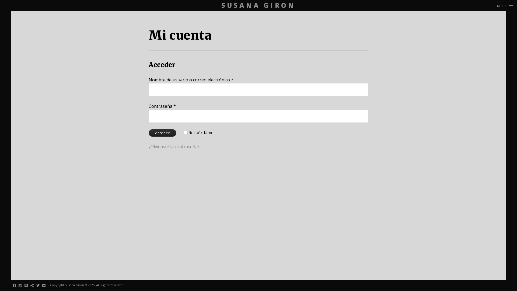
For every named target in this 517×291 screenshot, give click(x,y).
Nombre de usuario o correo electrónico (191, 80)
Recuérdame (200, 133)
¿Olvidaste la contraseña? (174, 147)
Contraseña (162, 106)
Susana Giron (258, 5)
